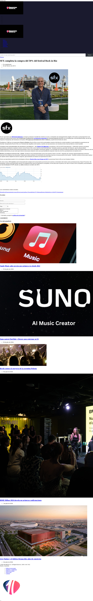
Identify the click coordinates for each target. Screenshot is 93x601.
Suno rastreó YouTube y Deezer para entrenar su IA (19, 339)
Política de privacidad (11, 568)
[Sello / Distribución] (9, 211)
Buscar (1, 52)
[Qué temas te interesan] (9, 209)
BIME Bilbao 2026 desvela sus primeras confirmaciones (21, 500)
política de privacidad (19, 215)
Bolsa (1, 192)
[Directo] (9, 210)
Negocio (19, 192)
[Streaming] (9, 212)
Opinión (5, 45)
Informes (5, 42)
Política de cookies (10, 571)
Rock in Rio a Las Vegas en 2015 (39, 159)
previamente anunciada (40, 138)
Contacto (8, 573)
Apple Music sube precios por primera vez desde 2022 (20, 266)
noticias (23, 192)
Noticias (5, 41)
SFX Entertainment (58, 192)
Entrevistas (5, 44)
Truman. (12, 566)
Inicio (4, 40)
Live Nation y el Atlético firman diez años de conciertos (20, 559)
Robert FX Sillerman (36, 192)
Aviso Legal (8, 572)
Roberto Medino (45, 192)
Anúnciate (5, 46)
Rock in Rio (51, 192)
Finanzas (8, 192)
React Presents (28, 192)
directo (4, 192)
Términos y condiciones (11, 569)
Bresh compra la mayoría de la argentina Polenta (18, 368)
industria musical (14, 192)
